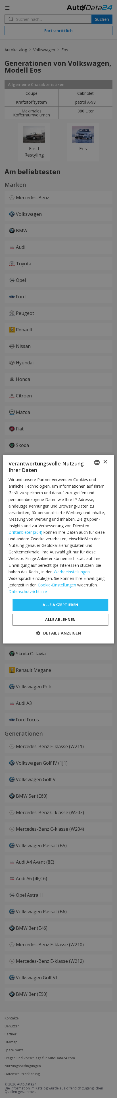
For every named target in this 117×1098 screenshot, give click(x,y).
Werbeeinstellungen (72, 571)
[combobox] (97, 462)
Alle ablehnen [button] (60, 619)
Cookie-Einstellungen (57, 585)
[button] (58, 633)
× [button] (105, 462)
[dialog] (58, 549)
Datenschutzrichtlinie (28, 591)
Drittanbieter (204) (25, 532)
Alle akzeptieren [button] (60, 604)
